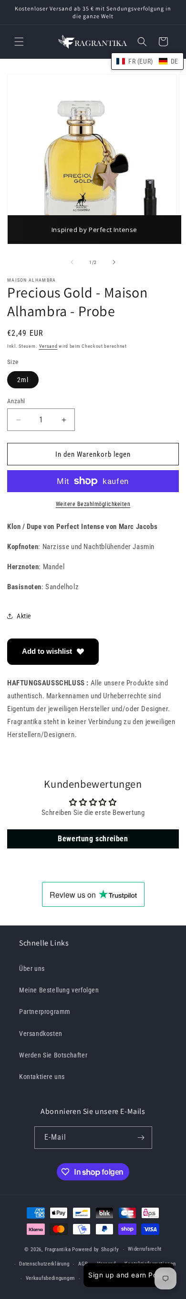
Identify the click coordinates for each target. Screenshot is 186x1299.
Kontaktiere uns (42, 1076)
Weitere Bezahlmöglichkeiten (93, 504)
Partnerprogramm (45, 1011)
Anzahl (16, 401)
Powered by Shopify (95, 1249)
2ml (23, 380)
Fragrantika (58, 1249)
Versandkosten (40, 1033)
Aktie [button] (24, 616)
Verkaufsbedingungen (50, 1278)
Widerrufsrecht (145, 1249)
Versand (48, 346)
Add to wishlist (47, 651)
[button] (19, 41)
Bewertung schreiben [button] (93, 838)
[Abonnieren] (141, 1137)
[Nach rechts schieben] (113, 262)
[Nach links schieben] (72, 262)
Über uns (32, 968)
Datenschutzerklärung (44, 1264)
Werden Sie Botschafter (53, 1055)
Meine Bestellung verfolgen (59, 990)
